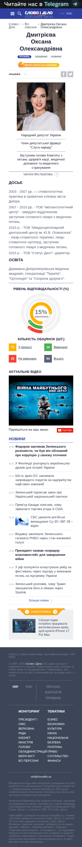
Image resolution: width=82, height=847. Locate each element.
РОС (69, 13)
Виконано (61, 347)
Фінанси (54, 760)
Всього (59, 358)
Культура (54, 728)
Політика (54, 747)
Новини (56, 56)
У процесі (25, 347)
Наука (52, 733)
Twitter (70, 74)
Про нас (53, 686)
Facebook (64, 74)
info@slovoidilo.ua (41, 776)
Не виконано (27, 358)
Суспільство (57, 756)
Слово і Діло (14, 26)
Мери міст (26, 756)
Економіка (56, 724)
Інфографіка (41, 611)
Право (52, 751)
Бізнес (52, 719)
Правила (53, 698)
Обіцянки (41, 56)
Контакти (53, 692)
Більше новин (39, 600)
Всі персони (31, 26)
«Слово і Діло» (34, 663)
